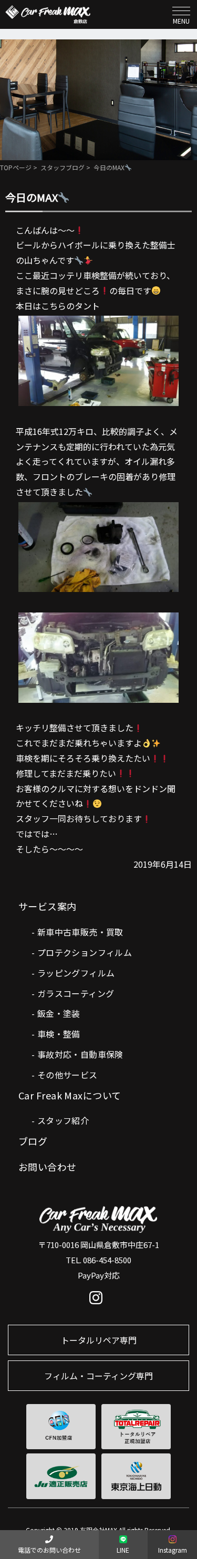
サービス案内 (47, 906)
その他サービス (67, 1074)
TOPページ (16, 167)
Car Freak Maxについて (69, 1095)
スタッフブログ (62, 167)
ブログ (32, 1141)
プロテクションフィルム (84, 952)
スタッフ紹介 (63, 1120)
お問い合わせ (47, 1166)
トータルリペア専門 (99, 1340)
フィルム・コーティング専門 (98, 1375)
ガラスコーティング (76, 993)
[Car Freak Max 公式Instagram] (98, 1300)
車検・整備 (58, 1033)
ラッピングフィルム (76, 972)
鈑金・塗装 (58, 1013)
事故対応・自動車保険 (80, 1054)
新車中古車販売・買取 (80, 932)
